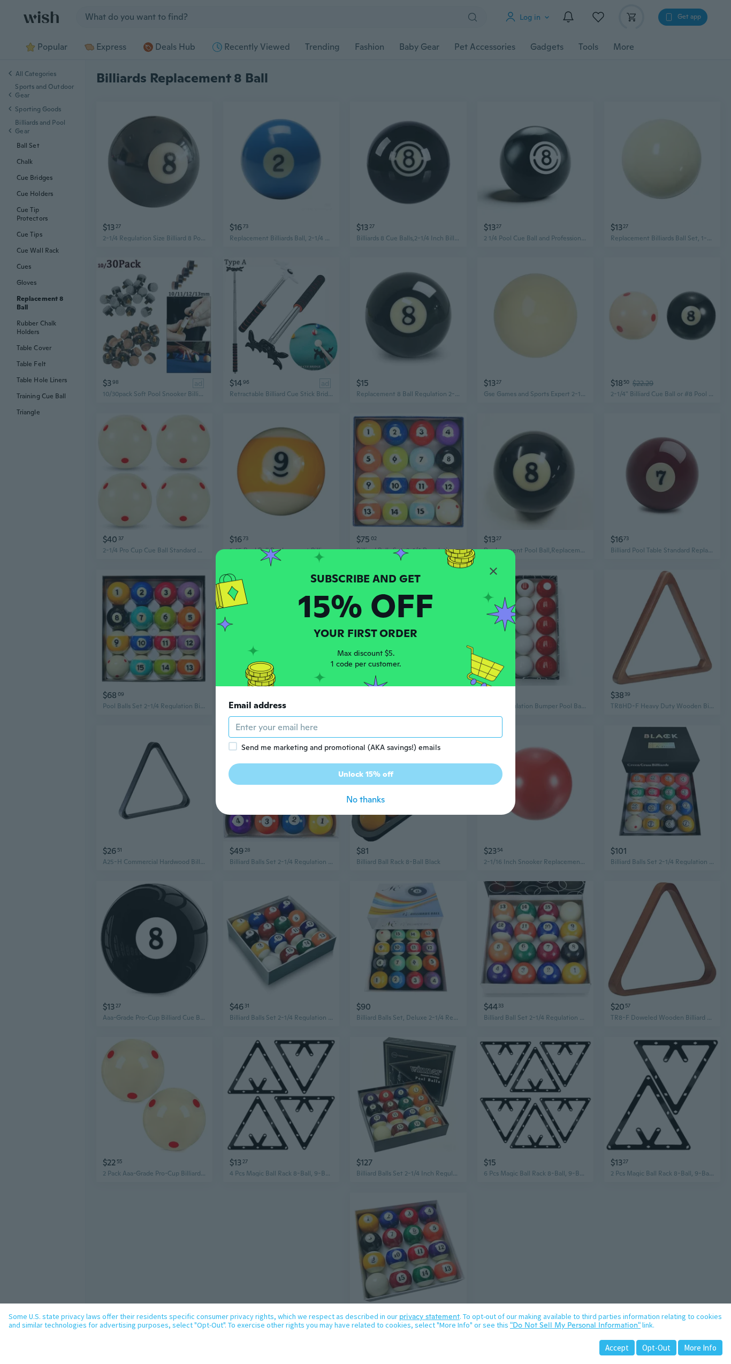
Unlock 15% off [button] (365, 774)
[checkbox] (233, 746)
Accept (617, 1348)
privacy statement (429, 1316)
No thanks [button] (365, 799)
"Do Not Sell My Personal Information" (575, 1325)
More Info (700, 1348)
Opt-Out (656, 1348)
